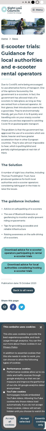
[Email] (4, 307)
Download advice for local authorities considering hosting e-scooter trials (23, 267)
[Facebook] (13, 307)
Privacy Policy (10, 347)
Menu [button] (39, 9)
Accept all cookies (9, 421)
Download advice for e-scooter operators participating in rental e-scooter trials (23, 253)
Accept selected (41, 327)
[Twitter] (21, 307)
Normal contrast (37, 2)
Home (4, 39)
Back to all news (23, 290)
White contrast (41, 2)
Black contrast (32, 2)
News (15, 39)
